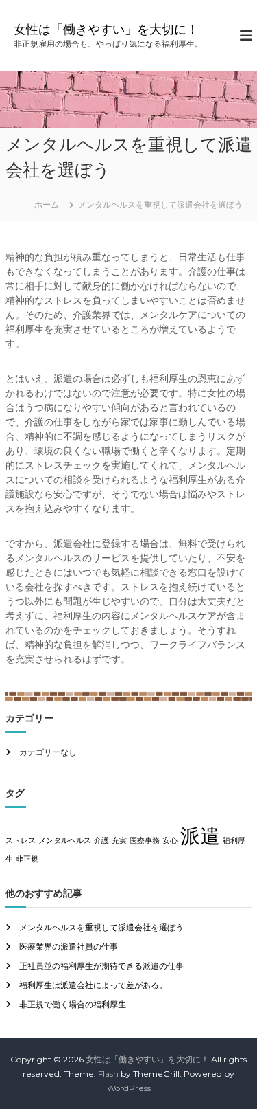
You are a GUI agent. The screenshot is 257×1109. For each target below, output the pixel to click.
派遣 (200, 836)
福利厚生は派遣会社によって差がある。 (93, 985)
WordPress (129, 1088)
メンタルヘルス (64, 840)
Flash (108, 1073)
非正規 (27, 859)
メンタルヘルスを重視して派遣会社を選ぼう (101, 927)
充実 (119, 840)
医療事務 (145, 840)
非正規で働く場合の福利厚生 (72, 1004)
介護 (101, 840)
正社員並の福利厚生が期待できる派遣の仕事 (101, 966)
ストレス (20, 840)
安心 (170, 840)
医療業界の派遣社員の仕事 (68, 946)
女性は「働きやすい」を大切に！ (106, 29)
